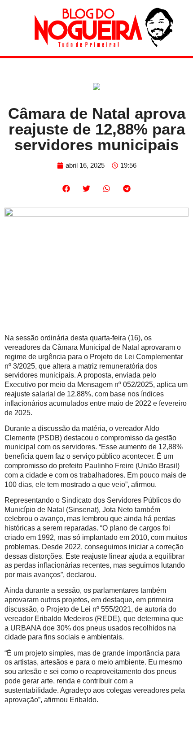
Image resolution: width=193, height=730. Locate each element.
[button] (66, 188)
